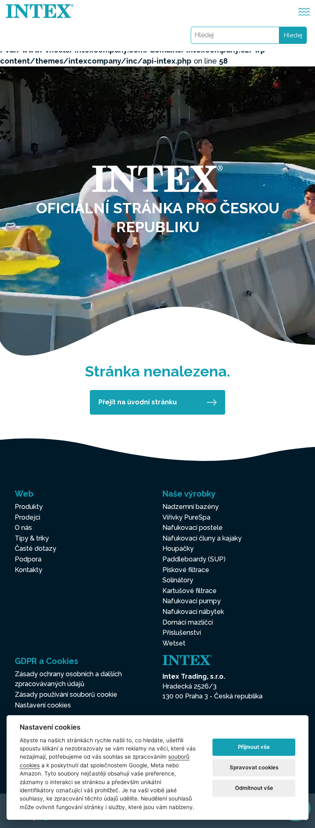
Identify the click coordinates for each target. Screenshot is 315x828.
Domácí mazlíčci (187, 622)
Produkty (29, 507)
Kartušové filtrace (189, 591)
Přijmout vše (254, 747)
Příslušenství (181, 632)
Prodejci (27, 517)
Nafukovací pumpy (191, 601)
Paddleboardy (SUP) (194, 559)
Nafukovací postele (192, 527)
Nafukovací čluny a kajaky (202, 538)
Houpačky (178, 548)
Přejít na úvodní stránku (137, 402)
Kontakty (28, 570)
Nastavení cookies (43, 705)
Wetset (173, 643)
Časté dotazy (35, 548)
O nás (23, 527)
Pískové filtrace (185, 570)
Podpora (28, 559)
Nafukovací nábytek (193, 612)
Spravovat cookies (254, 767)
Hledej (293, 35)
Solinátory (177, 580)
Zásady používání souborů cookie (66, 694)
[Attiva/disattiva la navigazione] (304, 11)
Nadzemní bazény (190, 507)
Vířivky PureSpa (186, 517)
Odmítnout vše (254, 788)
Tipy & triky (32, 538)
